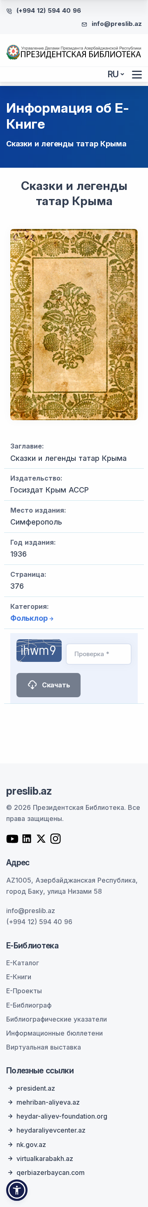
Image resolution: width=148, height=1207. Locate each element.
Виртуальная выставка (43, 1047)
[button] (16, 1190)
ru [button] (113, 74)
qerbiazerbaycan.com (50, 1172)
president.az (35, 1088)
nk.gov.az (31, 1144)
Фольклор (28, 618)
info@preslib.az (117, 24)
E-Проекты (24, 991)
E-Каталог (22, 963)
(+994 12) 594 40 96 (48, 10)
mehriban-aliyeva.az (48, 1102)
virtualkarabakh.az (44, 1158)
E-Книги (18, 977)
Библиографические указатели (56, 1019)
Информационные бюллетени (54, 1033)
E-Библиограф (28, 1005)
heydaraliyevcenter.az (51, 1130)
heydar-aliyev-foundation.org (61, 1116)
